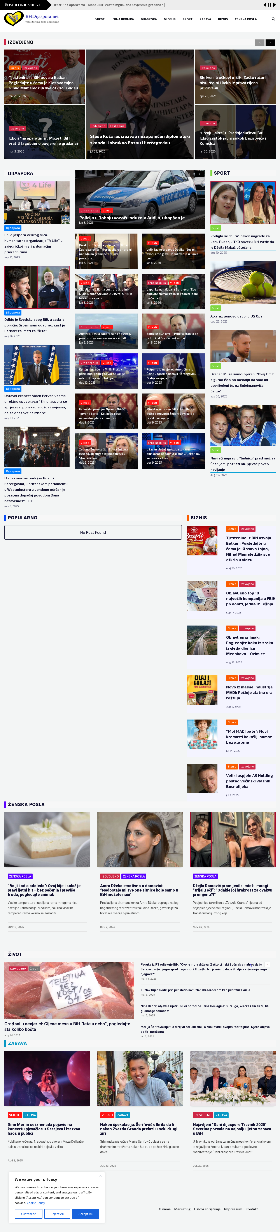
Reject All (57, 1214)
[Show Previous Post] (264, 5)
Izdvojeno (98, 125)
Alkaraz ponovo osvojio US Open (237, 316)
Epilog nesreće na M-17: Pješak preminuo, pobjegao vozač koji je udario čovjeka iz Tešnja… (102, 374)
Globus (170, 19)
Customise (28, 1214)
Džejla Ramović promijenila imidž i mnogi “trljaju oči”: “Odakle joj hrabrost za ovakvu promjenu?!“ (232, 890)
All (251, 965)
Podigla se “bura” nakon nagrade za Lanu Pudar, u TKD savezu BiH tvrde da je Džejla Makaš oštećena (242, 241)
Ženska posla (246, 19)
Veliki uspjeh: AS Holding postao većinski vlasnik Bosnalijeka (249, 781)
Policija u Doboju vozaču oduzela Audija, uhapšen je (132, 217)
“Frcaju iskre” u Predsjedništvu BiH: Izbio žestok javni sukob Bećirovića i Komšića (233, 138)
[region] (57, 1197)
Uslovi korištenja (207, 1209)
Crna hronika (123, 19)
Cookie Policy (36, 1203)
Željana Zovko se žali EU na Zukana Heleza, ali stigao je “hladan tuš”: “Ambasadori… (103, 454)
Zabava (205, 19)
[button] (274, 19)
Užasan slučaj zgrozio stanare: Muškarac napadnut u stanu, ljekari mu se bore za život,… (173, 454)
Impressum (233, 1209)
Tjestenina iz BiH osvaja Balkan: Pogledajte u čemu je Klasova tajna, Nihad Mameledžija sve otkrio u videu (43, 82)
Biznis (223, 19)
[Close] (100, 1175)
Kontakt (252, 1209)
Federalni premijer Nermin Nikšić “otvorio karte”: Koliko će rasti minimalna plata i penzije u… (102, 414)
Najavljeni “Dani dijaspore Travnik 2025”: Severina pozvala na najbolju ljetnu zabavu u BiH (232, 1129)
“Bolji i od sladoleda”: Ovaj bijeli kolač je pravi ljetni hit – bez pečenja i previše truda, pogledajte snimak (44, 890)
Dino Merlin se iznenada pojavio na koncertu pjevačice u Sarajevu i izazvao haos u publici (44, 1129)
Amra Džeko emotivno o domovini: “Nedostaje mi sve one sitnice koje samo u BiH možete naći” (139, 890)
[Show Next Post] (274, 5)
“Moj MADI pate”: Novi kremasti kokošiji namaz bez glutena (249, 737)
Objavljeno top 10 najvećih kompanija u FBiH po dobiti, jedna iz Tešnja (250, 598)
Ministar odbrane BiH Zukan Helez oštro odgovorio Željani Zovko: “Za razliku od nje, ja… (170, 414)
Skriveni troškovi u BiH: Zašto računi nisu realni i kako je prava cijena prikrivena (233, 82)
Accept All (86, 1214)
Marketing (182, 1209)
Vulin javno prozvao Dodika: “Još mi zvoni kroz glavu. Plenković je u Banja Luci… (172, 254)
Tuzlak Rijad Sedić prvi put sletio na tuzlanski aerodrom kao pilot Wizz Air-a (195, 990)
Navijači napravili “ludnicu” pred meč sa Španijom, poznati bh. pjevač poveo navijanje (242, 464)
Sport (187, 19)
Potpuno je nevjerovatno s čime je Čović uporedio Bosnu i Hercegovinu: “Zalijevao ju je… (172, 374)
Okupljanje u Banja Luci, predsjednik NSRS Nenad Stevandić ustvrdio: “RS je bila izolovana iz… (106, 294)
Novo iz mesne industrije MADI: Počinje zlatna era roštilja (249, 692)
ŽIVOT (34, 968)
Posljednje (117, 125)
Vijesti (100, 19)
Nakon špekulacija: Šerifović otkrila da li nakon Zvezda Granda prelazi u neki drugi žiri (138, 1129)
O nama (165, 1209)
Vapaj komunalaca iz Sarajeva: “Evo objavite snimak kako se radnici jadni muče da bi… (172, 294)
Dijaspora (149, 19)
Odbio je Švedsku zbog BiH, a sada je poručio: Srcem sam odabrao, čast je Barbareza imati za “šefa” (34, 325)
